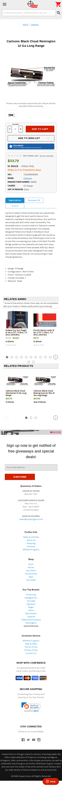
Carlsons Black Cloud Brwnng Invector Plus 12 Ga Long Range (44, 393)
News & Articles (31, 537)
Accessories (31, 573)
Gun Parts (31, 570)
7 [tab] (36, 357)
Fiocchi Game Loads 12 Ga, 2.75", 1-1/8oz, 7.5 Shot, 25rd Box (43, 332)
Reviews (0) (34, 200)
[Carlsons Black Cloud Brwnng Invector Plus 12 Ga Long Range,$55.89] (45, 381)
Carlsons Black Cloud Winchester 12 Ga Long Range (16, 393)
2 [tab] (12, 357)
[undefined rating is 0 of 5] (15, 155)
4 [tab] (21, 357)
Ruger (31, 607)
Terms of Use (31, 647)
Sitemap (31, 546)
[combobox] (29, 12)
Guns (31, 564)
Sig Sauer (31, 604)
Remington (31, 623)
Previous (6, 357)
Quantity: (15, 124)
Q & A (15, 205)
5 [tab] (26, 357)
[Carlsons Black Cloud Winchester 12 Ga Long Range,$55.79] (17, 381)
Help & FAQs (31, 644)
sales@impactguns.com (31, 519)
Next (55, 357)
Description (15, 200)
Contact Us (31, 653)
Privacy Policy (31, 650)
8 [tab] (40, 357)
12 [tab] (29, 362)
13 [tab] (33, 362)
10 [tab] (50, 357)
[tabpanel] (17, 331)
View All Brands (31, 626)
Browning (31, 594)
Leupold (31, 616)
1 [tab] (26, 418)
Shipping (31, 543)
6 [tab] (31, 357)
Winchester (31, 613)
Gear (31, 577)
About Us (31, 540)
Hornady (31, 601)
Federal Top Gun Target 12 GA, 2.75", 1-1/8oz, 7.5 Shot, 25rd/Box (16, 332)
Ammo (31, 567)
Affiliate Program (31, 549)
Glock (31, 610)
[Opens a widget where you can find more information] (50, 782)
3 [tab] (16, 357)
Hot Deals (31, 580)
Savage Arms (31, 597)
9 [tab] (45, 357)
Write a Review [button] (46, 155)
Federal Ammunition (31, 619)
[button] (31, 707)
